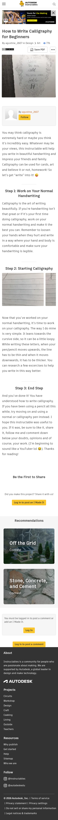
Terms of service (40, 798)
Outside (8, 724)
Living (7, 719)
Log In (29, 630)
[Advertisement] (29, 17)
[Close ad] (53, 13)
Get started (10, 749)
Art (38, 43)
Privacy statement (16, 803)
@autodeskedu (16, 785)
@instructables (16, 778)
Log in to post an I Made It (29, 502)
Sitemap (8, 758)
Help (6, 754)
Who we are (10, 763)
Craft (6, 710)
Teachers (9, 729)
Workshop (9, 701)
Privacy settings (38, 803)
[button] (4, 4)
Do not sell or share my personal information (31, 808)
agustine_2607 (14, 43)
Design (29, 43)
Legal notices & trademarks (21, 813)
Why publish (11, 744)
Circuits (8, 696)
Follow (24, 117)
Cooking (8, 715)
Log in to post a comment (29, 644)
